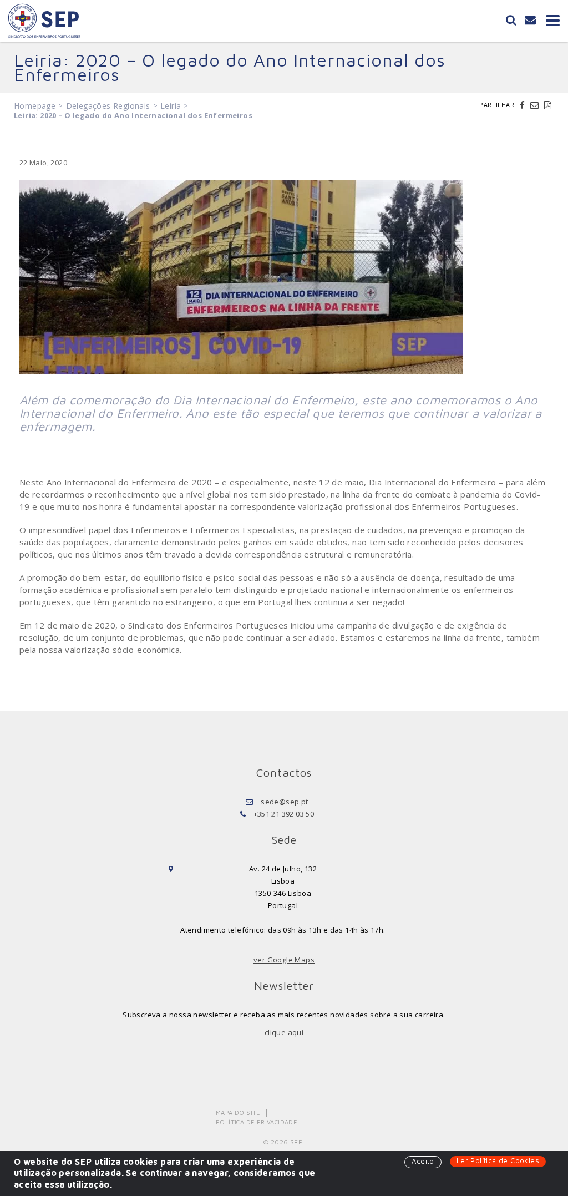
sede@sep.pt (284, 802)
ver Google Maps (284, 960)
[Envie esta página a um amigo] (535, 104)
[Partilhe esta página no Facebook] (524, 104)
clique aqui (284, 1032)
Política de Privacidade (256, 1122)
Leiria (170, 105)
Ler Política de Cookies (498, 1160)
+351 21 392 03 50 (284, 814)
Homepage (34, 105)
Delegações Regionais (108, 105)
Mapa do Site (238, 1112)
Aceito (423, 1161)
